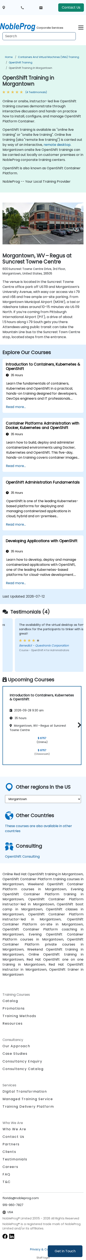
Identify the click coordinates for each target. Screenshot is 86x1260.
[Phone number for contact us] (22, 7)
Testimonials (15, 1159)
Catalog (10, 1000)
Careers (10, 1166)
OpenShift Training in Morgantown (30, 68)
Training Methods (19, 1016)
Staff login (43, 1257)
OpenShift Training (20, 62)
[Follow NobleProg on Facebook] (5, 1236)
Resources (13, 1023)
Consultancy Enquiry (22, 1061)
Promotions (14, 1008)
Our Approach (16, 1046)
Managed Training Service (28, 1099)
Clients (9, 1151)
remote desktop (57, 144)
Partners (11, 1144)
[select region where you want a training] (3, 7)
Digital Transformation (25, 1091)
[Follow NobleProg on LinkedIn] (11, 1236)
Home (9, 57)
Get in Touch (65, 1251)
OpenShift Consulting (22, 856)
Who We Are (14, 1129)
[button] (78, 725)
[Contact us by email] (41, 7)
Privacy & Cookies (43, 1249)
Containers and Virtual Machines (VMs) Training (48, 57)
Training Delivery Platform (28, 1106)
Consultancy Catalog (23, 1068)
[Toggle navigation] (81, 26)
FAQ (6, 1174)
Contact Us (71, 7)
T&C (7, 1181)
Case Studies (15, 1053)
